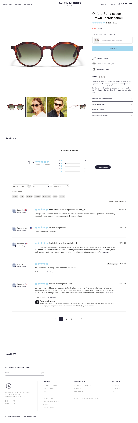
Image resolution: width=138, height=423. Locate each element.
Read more (106, 252)
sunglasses (46, 196)
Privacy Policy (79, 388)
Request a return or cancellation (86, 398)
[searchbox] (19, 186)
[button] (119, 4)
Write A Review (103, 167)
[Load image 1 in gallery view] (15, 106)
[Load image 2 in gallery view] (36, 106)
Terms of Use (79, 392)
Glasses (18, 4)
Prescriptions (48, 398)
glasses (37, 196)
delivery (29, 196)
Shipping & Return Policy (83, 385)
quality (15, 196)
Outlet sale (28, 4)
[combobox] (41, 186)
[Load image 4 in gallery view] (77, 106)
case (55, 196)
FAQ (44, 392)
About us (103, 4)
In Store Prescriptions (51, 401)
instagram (116, 388)
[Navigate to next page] (82, 318)
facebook (115, 385)
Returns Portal (48, 388)
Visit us (112, 4)
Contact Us (47, 404)
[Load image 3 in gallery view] (57, 106)
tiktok (114, 391)
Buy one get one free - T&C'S (84, 395)
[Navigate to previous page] (56, 318)
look (22, 196)
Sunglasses (7, 4)
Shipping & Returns (50, 385)
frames (62, 196)
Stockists (46, 395)
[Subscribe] (43, 373)
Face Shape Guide (49, 408)
